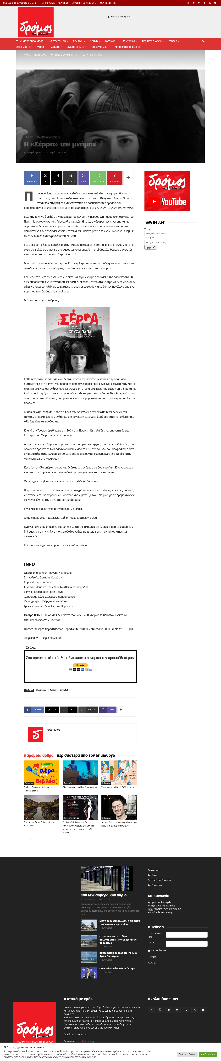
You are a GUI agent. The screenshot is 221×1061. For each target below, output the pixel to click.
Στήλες (173, 41)
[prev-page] (26, 839)
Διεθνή (94, 41)
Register (152, 963)
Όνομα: (148, 229)
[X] (210, 3)
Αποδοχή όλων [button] (208, 1054)
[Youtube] (215, 3)
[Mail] (193, 3)
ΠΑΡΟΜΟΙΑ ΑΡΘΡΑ (39, 755)
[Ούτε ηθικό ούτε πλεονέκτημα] (89, 972)
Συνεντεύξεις (58, 41)
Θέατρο (53, 690)
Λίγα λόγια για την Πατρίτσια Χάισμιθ (80, 787)
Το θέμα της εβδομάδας (29, 41)
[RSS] (204, 3)
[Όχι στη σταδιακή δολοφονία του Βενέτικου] (41, 807)
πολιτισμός (40, 55)
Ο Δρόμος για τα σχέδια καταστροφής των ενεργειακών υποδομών (118, 940)
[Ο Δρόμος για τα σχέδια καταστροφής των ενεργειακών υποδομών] (89, 941)
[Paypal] (199, 3)
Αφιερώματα (23, 47)
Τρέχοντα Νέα (99, 47)
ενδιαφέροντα (75, 47)
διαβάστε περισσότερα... (76, 1035)
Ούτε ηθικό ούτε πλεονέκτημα (117, 968)
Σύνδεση (63, 3)
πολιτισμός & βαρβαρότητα (63, 55)
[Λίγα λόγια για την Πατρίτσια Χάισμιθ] (80, 772)
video (40, 47)
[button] (204, 41)
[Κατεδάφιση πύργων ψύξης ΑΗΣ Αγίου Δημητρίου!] (89, 957)
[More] (128, 178)
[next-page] (31, 839)
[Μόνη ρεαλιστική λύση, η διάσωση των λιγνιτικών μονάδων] (89, 925)
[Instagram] (188, 3)
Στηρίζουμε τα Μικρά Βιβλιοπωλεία (117, 787)
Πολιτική (78, 41)
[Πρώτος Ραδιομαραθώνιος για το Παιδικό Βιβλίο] (41, 772)
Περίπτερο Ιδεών (152, 41)
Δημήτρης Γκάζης (88, 900)
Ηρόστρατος (36, 152)
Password (153, 943)
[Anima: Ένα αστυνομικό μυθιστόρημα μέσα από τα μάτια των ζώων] (119, 807)
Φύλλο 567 (64, 690)
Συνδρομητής (108, 3)
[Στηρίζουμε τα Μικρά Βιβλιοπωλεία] (119, 772)
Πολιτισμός (128, 41)
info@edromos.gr (164, 912)
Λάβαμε (55, 47)
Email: (149, 237)
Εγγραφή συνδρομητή (84, 3)
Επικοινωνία (48, 3)
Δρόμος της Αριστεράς (127, 47)
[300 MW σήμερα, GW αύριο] (110, 878)
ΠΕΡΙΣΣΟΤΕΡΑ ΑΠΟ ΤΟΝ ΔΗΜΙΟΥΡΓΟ (86, 755)
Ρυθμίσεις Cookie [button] (187, 1054)
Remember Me (158, 950)
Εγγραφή (150, 247)
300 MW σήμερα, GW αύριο (104, 895)
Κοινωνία (110, 41)
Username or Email (154, 935)
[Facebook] (182, 3)
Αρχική (27, 55)
